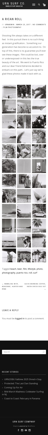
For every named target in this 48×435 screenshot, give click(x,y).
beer (19, 268)
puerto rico (22, 272)
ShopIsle (16, 426)
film (25, 268)
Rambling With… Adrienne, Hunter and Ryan (12, 286)
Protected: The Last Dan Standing (21, 383)
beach (13, 268)
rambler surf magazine (14, 6)
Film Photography (12, 27)
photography (8, 272)
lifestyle (31, 268)
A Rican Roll (12, 19)
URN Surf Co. (14, 3)
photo (40, 268)
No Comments (39, 25)
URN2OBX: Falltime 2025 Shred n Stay (22, 379)
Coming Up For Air (13, 387)
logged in (19, 318)
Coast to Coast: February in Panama (22, 398)
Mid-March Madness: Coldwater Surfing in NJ (23, 393)
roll (30, 272)
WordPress (31, 426)
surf (35, 272)
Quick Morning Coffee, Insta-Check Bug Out (35, 286)
